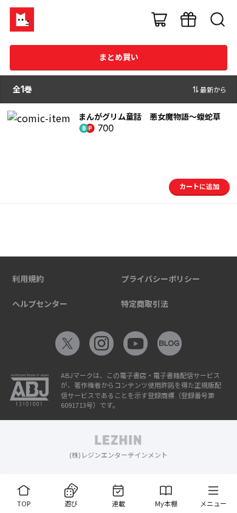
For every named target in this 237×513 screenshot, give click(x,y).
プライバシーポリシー (160, 278)
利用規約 (28, 278)
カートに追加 (199, 186)
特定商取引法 (144, 303)
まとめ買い (119, 57)
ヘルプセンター (39, 303)
